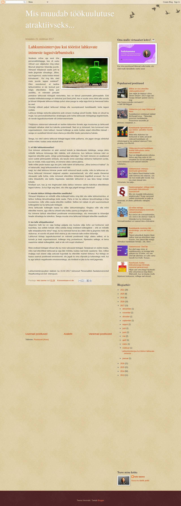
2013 (122, 375)
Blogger (101, 500)
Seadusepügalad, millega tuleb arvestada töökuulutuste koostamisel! (141, 189)
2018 (122, 302)
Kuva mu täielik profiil (140, 481)
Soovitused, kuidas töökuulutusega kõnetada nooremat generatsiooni (139, 265)
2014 (122, 371)
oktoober (126, 317)
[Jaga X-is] (85, 280)
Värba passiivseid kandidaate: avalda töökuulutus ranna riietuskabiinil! (141, 150)
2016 (122, 363)
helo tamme (139, 477)
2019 (122, 298)
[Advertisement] (68, 309)
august (125, 324)
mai (124, 336)
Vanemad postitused (100, 334)
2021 (122, 290)
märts (125, 344)
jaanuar (125, 358)
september (127, 320)
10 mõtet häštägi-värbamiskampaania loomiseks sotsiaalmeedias (141, 210)
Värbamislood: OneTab (138, 247)
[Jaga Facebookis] (87, 280)
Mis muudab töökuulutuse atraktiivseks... (69, 18)
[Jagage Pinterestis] (90, 280)
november (126, 313)
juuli (124, 328)
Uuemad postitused (36, 334)
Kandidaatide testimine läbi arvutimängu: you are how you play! (141, 230)
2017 (122, 305)
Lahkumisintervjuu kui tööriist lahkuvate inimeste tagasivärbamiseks (62, 49)
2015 (122, 367)
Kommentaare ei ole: (66, 280)
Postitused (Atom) (41, 339)
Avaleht (68, 334)
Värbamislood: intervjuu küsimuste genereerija (138, 170)
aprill (124, 340)
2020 (122, 294)
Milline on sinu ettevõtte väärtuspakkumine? (138, 90)
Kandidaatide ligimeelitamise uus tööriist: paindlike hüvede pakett (141, 130)
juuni (124, 332)
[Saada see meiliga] (79, 280)
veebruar (126, 348)
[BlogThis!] (82, 280)
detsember (127, 309)
